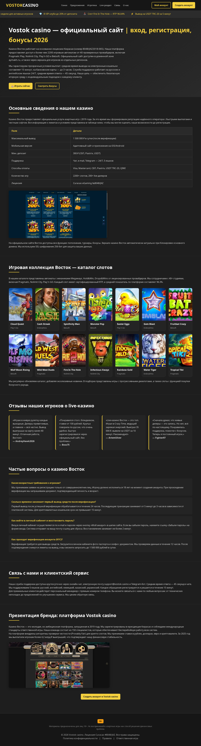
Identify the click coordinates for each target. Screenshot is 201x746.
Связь (117, 5)
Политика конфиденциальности (80, 738)
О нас (126, 5)
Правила (107, 738)
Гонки (64, 5)
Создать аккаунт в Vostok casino (100, 696)
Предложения (77, 5)
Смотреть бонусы (47, 86)
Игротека (92, 5)
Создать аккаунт (184, 5)
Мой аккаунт (161, 5)
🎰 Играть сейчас (20, 86)
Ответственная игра (127, 738)
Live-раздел (105, 5)
